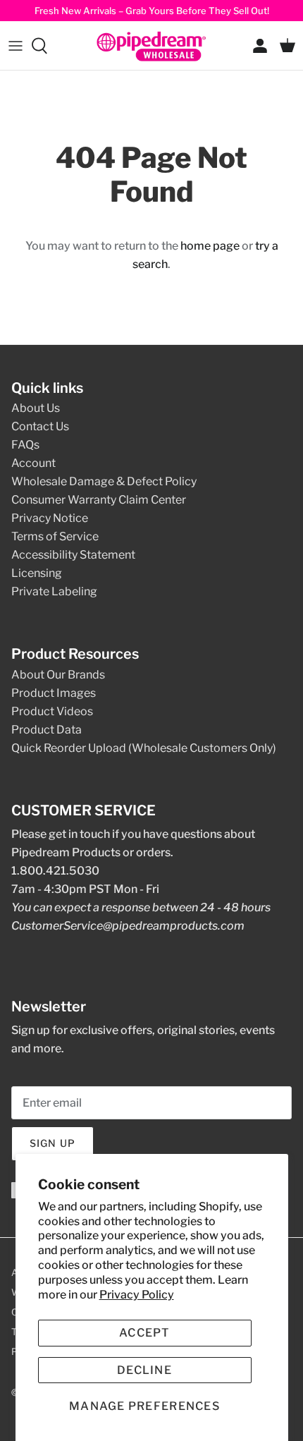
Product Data (46, 729)
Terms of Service (55, 536)
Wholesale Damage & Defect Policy (104, 481)
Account (33, 463)
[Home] (151, 45)
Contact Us (40, 426)
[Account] (256, 45)
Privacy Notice (49, 518)
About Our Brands (58, 674)
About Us (35, 408)
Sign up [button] (52, 1143)
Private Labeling (54, 591)
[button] (145, 1406)
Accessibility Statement (73, 554)
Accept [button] (144, 1332)
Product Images (53, 693)
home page (210, 246)
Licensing (36, 573)
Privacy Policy (136, 1294)
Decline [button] (144, 1370)
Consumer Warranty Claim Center (98, 499)
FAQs (25, 444)
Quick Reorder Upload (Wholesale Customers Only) (143, 748)
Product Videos (52, 711)
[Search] (46, 45)
